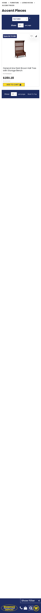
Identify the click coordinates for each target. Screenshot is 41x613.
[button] (31, 36)
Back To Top (32, 94)
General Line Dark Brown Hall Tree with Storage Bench (19, 69)
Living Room (27, 2)
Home (4, 3)
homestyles (7, 74)
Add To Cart (12, 84)
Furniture (14, 2)
